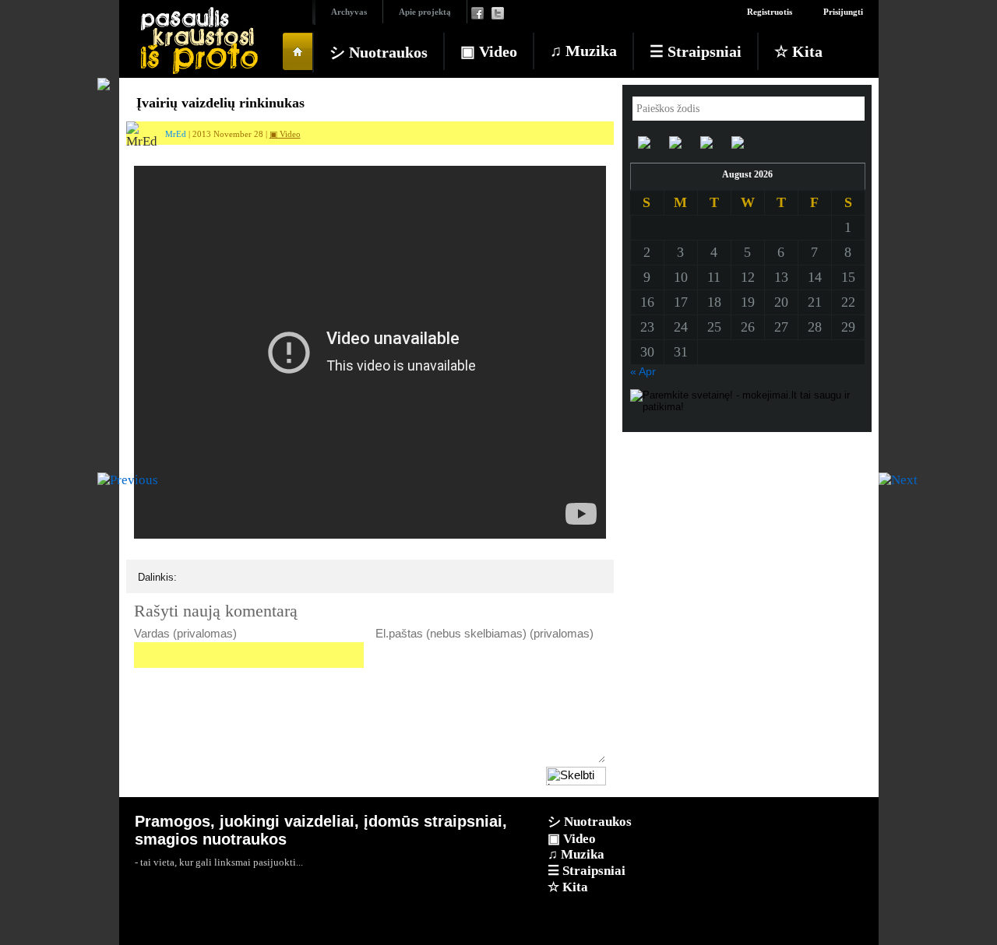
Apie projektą (425, 11)
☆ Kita (798, 51)
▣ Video (488, 51)
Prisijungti (843, 11)
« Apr (643, 371)
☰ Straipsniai (696, 51)
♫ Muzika (583, 50)
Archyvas (349, 11)
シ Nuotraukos (378, 52)
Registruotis (769, 11)
